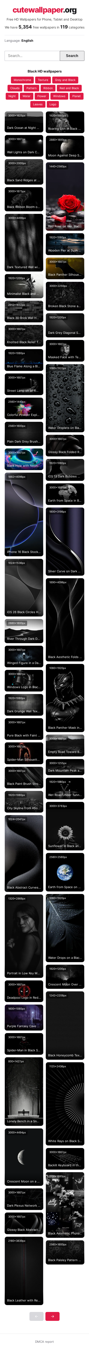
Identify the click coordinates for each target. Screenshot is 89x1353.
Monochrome (22, 80)
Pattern (31, 88)
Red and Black (69, 88)
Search (72, 56)
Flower (41, 96)
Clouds (15, 88)
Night (12, 96)
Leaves (38, 104)
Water (27, 96)
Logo (53, 104)
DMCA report (44, 1341)
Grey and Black (65, 80)
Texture (43, 80)
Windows (59, 96)
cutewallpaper (45, 10)
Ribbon (48, 88)
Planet (76, 96)
